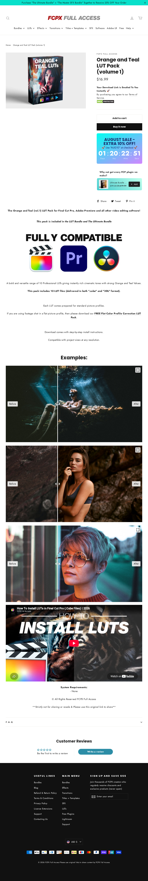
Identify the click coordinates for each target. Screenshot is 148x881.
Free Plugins (68, 814)
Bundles (38, 782)
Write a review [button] (95, 751)
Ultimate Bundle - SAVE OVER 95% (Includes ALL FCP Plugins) (118, 182)
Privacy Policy (40, 803)
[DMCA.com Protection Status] (105, 102)
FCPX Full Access (107, 54)
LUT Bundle (75, 221)
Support (38, 814)
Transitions (67, 793)
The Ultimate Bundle (99, 221)
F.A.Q (9, 722)
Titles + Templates (71, 798)
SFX (64, 803)
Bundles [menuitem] (18, 28)
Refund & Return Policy (45, 793)
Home (8, 45)
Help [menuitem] (128, 28)
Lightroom (67, 819)
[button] (133, 477)
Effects (65, 787)
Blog (36, 787)
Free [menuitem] (121, 28)
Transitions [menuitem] (55, 28)
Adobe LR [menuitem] (112, 28)
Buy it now (119, 126)
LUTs (64, 808)
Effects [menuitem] (40, 28)
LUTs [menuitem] (29, 28)
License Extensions (43, 808)
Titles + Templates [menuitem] (75, 28)
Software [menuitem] (100, 28)
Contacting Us (41, 819)
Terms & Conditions (43, 798)
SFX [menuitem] (91, 28)
